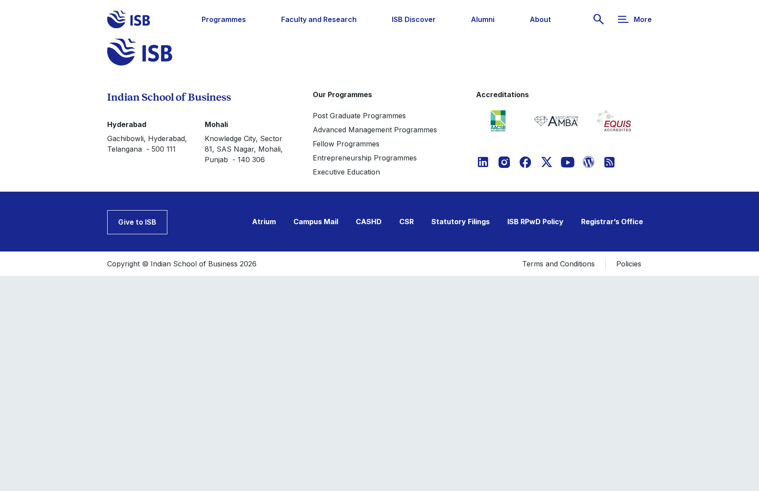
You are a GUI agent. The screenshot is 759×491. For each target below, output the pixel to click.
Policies (628, 263)
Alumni (483, 19)
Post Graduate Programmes (359, 115)
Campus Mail (315, 221)
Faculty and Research (319, 19)
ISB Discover (414, 19)
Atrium (264, 221)
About (540, 19)
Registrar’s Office (612, 221)
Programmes (224, 19)
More (643, 19)
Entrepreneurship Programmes (365, 157)
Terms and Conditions (558, 263)
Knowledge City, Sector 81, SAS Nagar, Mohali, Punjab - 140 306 (244, 149)
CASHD (369, 221)
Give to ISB (137, 222)
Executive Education (346, 171)
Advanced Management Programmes (375, 129)
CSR (406, 221)
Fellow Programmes (346, 143)
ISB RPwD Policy (535, 221)
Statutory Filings (460, 221)
